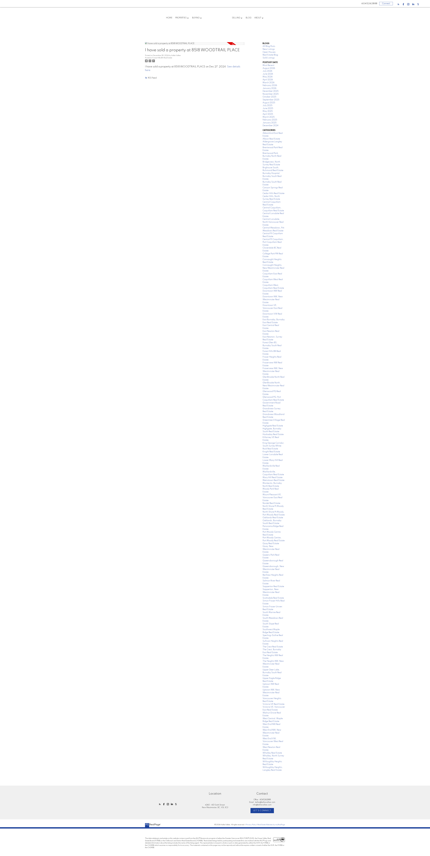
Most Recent (268, 65)
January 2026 (269, 88)
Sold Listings (269, 58)
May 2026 (268, 77)
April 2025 (268, 114)
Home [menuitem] (169, 18)
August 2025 (269, 103)
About (257, 18)
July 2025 (267, 105)
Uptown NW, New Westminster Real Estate (271, 693)
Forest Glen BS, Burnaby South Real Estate (272, 345)
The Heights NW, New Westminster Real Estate (273, 664)
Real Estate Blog (270, 55)
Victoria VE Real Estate (273, 704)
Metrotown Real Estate (273, 480)
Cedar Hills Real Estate (273, 193)
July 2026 (267, 71)
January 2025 (269, 123)
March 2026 (268, 83)
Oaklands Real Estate (273, 518)
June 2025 (268, 108)
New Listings (269, 49)
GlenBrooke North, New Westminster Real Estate (273, 385)
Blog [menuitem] (248, 18)
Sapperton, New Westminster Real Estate (271, 592)
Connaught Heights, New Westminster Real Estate (273, 268)
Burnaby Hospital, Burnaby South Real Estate (272, 176)
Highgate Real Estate (273, 426)
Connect (386, 4)
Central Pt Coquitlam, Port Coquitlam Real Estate (273, 242)
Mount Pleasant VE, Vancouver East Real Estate (272, 497)
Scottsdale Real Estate (273, 598)
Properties (181, 18)
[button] (398, 4)
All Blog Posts (269, 46)
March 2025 (269, 117)
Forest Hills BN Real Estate (162, 58)
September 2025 (271, 100)
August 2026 (269, 68)
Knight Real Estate (271, 452)
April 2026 (268, 80)
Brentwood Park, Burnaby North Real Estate (272, 156)
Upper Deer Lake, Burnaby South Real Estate (272, 673)
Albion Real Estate (271, 139)
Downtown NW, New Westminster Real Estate (273, 299)
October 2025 (269, 97)
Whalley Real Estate (272, 753)
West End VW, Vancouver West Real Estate (273, 741)
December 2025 (270, 91)
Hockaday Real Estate (273, 434)
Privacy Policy (251, 825)
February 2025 (270, 120)
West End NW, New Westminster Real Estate (272, 733)
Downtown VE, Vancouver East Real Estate (272, 308)
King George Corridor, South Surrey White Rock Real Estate (273, 446)
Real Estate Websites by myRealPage (271, 825)
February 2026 (270, 85)
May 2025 (268, 111)
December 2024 (270, 126)
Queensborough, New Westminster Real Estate (273, 569)
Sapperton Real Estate (273, 586)
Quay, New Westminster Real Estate (271, 549)
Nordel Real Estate (271, 503)
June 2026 (268, 74)
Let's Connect (262, 811)
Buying (196, 18)
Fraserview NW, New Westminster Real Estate (273, 371)
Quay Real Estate (271, 544)
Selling (236, 18)
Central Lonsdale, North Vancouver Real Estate (273, 222)
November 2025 (271, 94)
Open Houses (269, 52)
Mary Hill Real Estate (273, 477)
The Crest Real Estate (273, 647)
